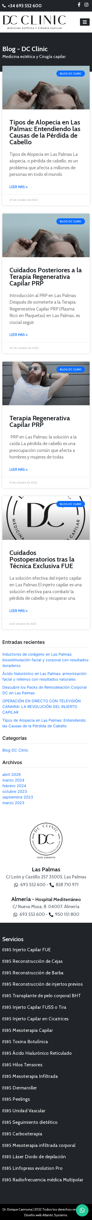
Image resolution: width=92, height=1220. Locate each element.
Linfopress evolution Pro (38, 1168)
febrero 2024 (14, 785)
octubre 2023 (14, 791)
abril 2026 (11, 774)
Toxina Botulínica (30, 1041)
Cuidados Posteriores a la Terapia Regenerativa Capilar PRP (45, 276)
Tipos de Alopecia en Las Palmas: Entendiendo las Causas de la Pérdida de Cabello (44, 132)
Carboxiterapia (27, 1134)
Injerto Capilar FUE (32, 949)
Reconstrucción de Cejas (38, 961)
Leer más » (18, 187)
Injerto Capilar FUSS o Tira (40, 1007)
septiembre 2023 (17, 797)
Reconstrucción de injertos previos (48, 984)
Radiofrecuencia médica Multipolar (48, 1180)
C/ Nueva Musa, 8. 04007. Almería (46, 906)
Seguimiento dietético (35, 1122)
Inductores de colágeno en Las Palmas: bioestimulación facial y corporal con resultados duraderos (45, 660)
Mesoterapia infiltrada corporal (44, 1145)
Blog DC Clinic (15, 750)
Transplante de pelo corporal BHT (47, 995)
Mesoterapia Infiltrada (35, 1076)
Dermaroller (25, 1088)
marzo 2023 (13, 802)
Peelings (21, 1099)
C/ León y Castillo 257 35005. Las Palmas (46, 877)
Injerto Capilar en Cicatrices (41, 1018)
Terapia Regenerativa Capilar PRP (39, 421)
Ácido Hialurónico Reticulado (42, 1053)
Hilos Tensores (27, 1064)
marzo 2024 (13, 780)
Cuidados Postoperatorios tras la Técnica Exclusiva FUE (42, 559)
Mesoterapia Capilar (33, 1030)
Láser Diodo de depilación (39, 1156)
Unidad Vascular (29, 1110)
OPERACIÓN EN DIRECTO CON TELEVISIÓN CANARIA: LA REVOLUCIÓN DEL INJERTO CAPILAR (41, 707)
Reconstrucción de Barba (38, 973)
